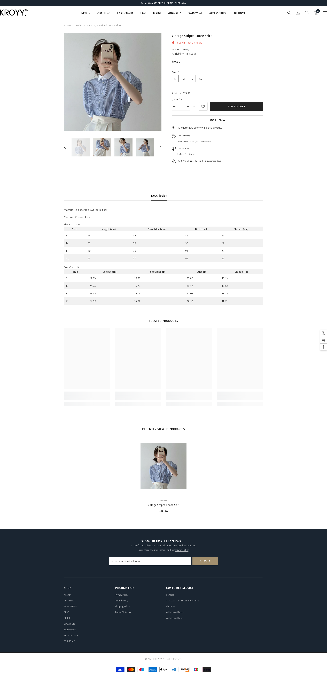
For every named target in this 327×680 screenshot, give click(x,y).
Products (80, 25)
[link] (87, 398)
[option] (112, 82)
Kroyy (185, 49)
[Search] (289, 12)
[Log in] (298, 13)
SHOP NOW (180, 3)
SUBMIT (205, 561)
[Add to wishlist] (203, 106)
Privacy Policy (181, 549)
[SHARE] (196, 107)
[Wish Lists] (307, 13)
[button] (64, 147)
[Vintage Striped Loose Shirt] (163, 466)
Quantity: (177, 99)
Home (67, 25)
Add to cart (237, 106)
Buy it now (217, 119)
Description (159, 195)
